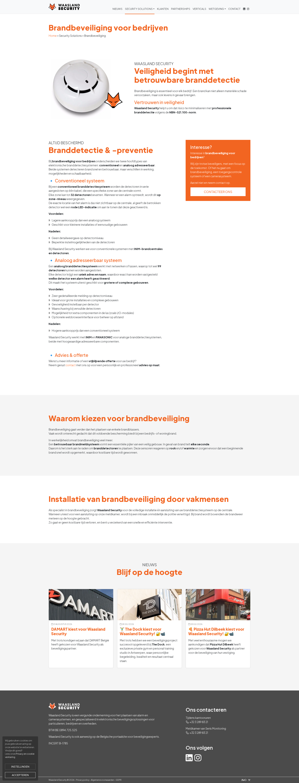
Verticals (199, 8)
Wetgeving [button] (216, 8)
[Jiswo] (245, 780)
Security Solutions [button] (139, 8)
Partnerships (180, 8)
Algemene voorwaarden (102, 780)
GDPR (118, 780)
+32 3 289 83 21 (199, 722)
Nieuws (117, 8)
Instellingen (20, 766)
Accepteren (20, 775)
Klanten (162, 8)
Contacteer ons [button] (218, 192)
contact (71, 365)
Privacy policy (82, 780)
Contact (234, 8)
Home (53, 35)
